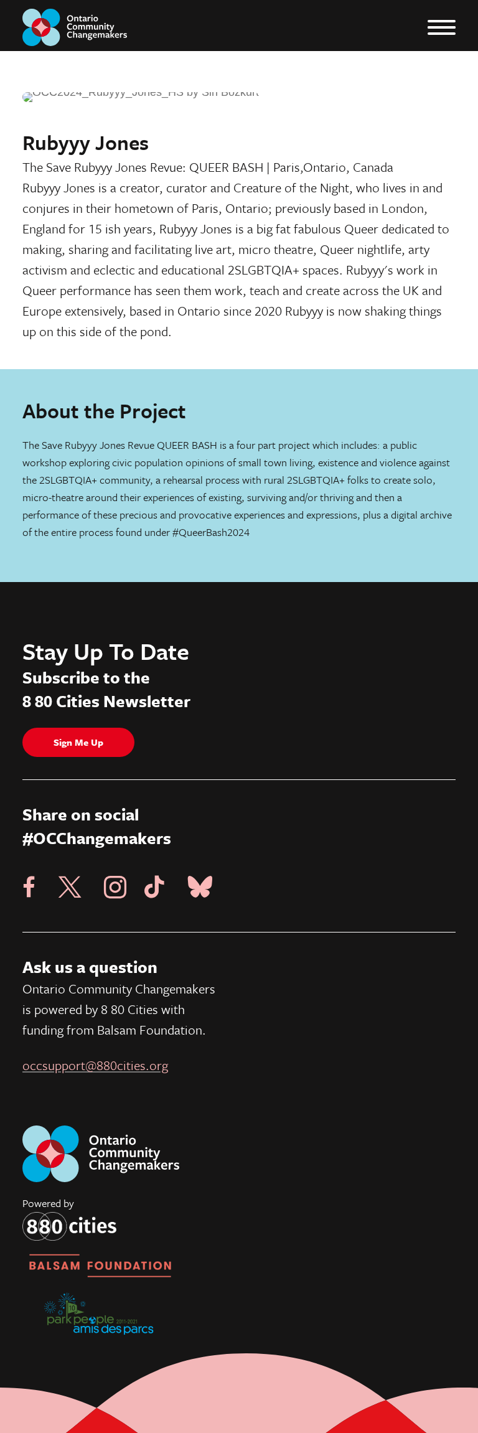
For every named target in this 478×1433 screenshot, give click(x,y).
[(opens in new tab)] (69, 1225)
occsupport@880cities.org (95, 1065)
